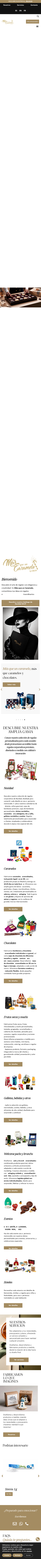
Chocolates (10, 943)
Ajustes (28, 1555)
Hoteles (8, 1282)
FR (25, 11)
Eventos (8, 1219)
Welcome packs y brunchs (18, 1154)
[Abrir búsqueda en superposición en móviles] (38, 16)
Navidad (8, 788)
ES (16, 11)
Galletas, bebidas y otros (17, 1098)
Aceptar (6, 1555)
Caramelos (10, 868)
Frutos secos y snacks (16, 1017)
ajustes (29, 1551)
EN (20, 11)
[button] (37, 26)
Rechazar (17, 1555)
